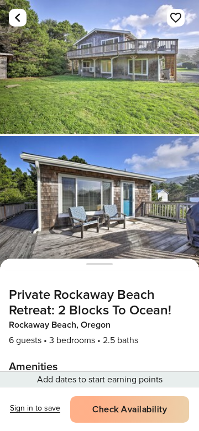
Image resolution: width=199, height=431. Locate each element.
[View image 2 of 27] (99, 203)
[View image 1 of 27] (99, 67)
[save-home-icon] (176, 18)
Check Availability (129, 409)
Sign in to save (35, 408)
